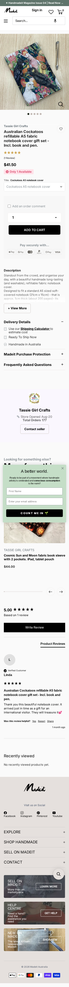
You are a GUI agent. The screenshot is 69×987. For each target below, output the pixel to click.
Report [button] (41, 721)
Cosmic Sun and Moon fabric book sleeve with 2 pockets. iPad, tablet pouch (34, 557)
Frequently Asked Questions (28, 365)
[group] (34, 610)
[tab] (52, 644)
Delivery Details (17, 322)
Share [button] (50, 721)
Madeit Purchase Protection (27, 354)
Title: (24, 180)
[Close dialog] (62, 468)
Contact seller (34, 429)
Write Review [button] (34, 627)
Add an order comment (28, 206)
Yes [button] (34, 721)
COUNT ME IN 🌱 (34, 513)
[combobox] (39, 21)
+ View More (17, 308)
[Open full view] (62, 104)
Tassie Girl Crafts (34, 410)
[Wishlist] (61, 129)
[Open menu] (6, 21)
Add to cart (34, 230)
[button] (55, 21)
